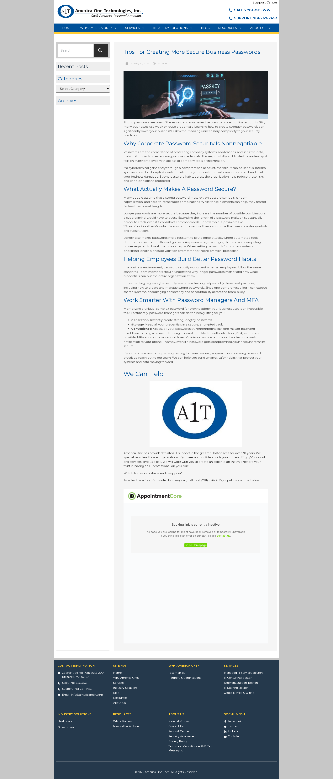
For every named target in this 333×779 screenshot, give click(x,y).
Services (132, 28)
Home (67, 28)
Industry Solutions (170, 28)
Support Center (265, 2)
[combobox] (75, 50)
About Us (258, 28)
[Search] (101, 50)
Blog (205, 28)
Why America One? (96, 28)
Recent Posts (73, 66)
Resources (227, 28)
